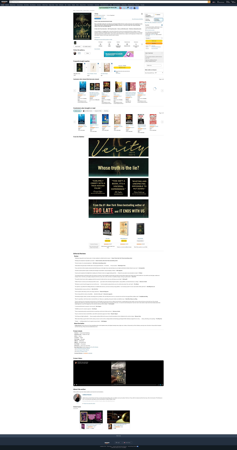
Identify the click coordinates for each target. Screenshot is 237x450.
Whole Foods (45, 4)
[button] (3, 5)
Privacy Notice (109, 446)
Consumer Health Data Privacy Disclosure (120, 446)
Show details (118, 73)
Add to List (149, 65)
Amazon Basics (20, 4)
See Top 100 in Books (93, 347)
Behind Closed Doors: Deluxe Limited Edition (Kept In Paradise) (93, 425)
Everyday (142, 4)
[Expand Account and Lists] (224, 2)
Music (77, 4)
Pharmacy (137, 4)
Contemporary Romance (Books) (83, 348)
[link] (93, 67)
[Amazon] (4, 1)
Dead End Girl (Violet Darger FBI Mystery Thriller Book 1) (120, 425)
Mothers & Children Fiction (82, 351)
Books (57, 4)
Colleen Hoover (99, 15)
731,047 (108, 126)
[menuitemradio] (160, 384)
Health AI (7, 4)
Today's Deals (51, 4)
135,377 (132, 127)
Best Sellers (26, 4)
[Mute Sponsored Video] (101, 422)
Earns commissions (85, 361)
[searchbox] (110, 2)
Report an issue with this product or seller (104, 39)
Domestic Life (92, 10)
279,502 (156, 126)
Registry (73, 4)
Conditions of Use (103, 446)
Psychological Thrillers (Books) (83, 349)
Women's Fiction (86, 10)
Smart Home (124, 4)
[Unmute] (162, 384)
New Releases (33, 4)
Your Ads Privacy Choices (132, 446)
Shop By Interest (131, 4)
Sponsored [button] (75, 408)
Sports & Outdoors (116, 4)
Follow (87, 53)
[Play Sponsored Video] (118, 417)
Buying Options (140, 240)
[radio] (149, 15)
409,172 (97, 127)
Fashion (69, 4)
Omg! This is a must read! (82, 363)
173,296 (85, 126)
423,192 (120, 126)
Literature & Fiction (79, 10)
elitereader (153, 45)
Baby (111, 4)
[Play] (74, 384)
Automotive (97, 4)
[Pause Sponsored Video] (101, 419)
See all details (97, 48)
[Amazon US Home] (107, 443)
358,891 (144, 128)
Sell (65, 4)
